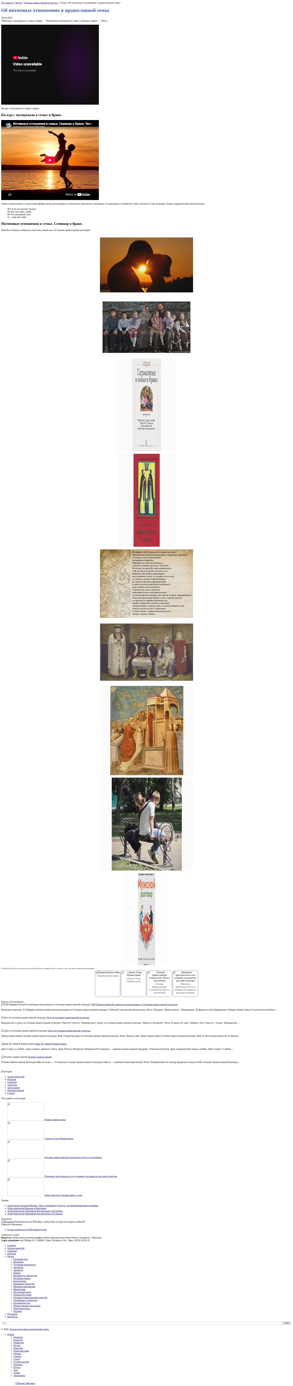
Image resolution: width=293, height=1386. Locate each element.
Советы (17, 1356)
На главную (7, 3)
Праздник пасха (21, 1308)
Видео (18, 3)
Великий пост (20, 1259)
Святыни (12, 1082)
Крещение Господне (23, 1284)
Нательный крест (22, 1292)
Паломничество (21, 1303)
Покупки (18, 1348)
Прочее (17, 1353)
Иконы (17, 1273)
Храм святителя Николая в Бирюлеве (26, 1208)
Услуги (17, 1367)
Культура (18, 1340)
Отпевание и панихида (25, 1300)
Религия (11, 1079)
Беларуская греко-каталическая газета (29, 1329)
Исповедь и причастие (25, 1275)
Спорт (16, 1359)
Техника (17, 1364)
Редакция (12, 1314)
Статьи (11, 1093)
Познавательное (15, 1090)
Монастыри (19, 1289)
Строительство (21, 1362)
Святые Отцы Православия (59, 1138)
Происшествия (21, 1351)
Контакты (12, 1316)
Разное (10, 1334)
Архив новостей (15, 1076)
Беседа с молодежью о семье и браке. (23, 20)
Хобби (16, 1373)
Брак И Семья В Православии (51, 1044)
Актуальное (13, 1087)
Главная (11, 1245)
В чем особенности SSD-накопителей (27, 1229)
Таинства (12, 1085)
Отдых (16, 1345)
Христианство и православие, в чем (63, 1195)
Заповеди (18, 1270)
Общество (18, 1342)
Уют (15, 1370)
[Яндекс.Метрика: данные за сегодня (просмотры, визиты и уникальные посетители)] (25, 1383)
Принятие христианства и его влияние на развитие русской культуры (81, 1176)
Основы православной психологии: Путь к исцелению (73, 1157)
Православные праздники (26, 1306)
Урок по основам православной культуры (69, 1030)
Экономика (19, 1375)
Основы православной (40, 1057)
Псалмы (17, 1311)
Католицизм (19, 1281)
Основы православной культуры (41, 3)
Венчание (18, 1262)
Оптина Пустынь (22, 1295)
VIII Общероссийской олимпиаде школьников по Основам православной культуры (134, 1004)
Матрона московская (24, 1286)
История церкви (21, 1278)
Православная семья (107, 975)
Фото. (105, 20)
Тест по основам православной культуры (68, 1017)
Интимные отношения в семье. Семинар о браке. (72, 20)
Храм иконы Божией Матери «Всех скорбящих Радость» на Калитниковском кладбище (52, 1205)
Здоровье (18, 1337)
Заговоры (18, 1267)
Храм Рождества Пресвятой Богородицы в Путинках (35, 1211)
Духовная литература (24, 1264)
